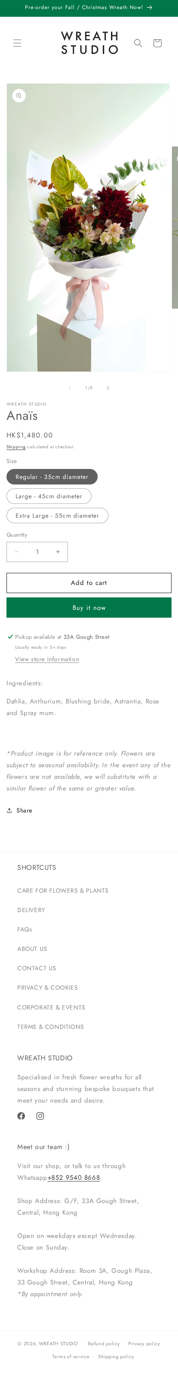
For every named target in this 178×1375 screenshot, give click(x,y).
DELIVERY (31, 910)
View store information (47, 659)
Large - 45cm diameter (49, 496)
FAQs (24, 929)
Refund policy (104, 1343)
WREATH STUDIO (58, 1343)
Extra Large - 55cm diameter (57, 515)
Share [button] (24, 810)
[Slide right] (108, 387)
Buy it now (89, 607)
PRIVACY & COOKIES (47, 987)
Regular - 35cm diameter (52, 476)
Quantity (16, 535)
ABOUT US (32, 948)
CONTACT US (37, 968)
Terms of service (70, 1356)
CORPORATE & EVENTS (51, 1007)
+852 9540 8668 (74, 1177)
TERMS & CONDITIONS (50, 1026)
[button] (17, 43)
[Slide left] (69, 387)
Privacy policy (144, 1343)
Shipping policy (116, 1356)
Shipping (16, 447)
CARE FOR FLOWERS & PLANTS (63, 890)
